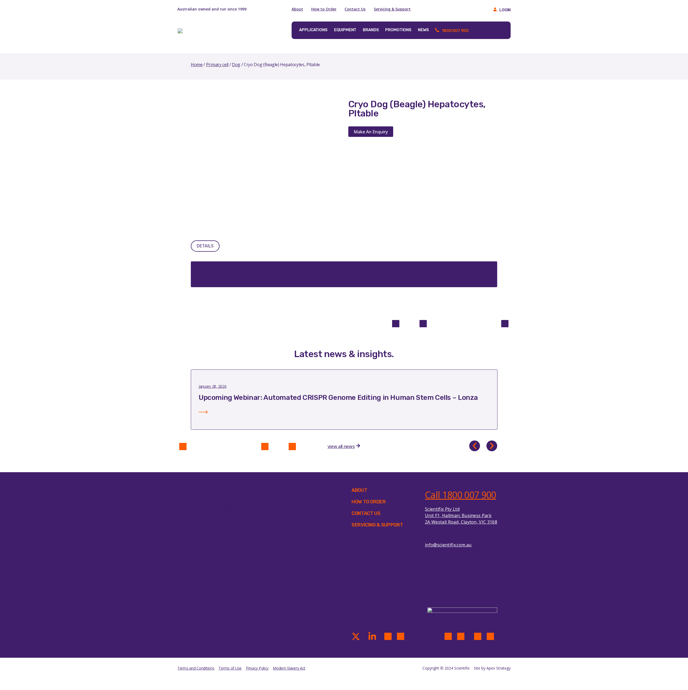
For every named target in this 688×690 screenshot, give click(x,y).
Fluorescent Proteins (222, 539)
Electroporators (291, 546)
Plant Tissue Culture (221, 567)
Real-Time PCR (216, 581)
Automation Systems (296, 504)
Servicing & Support (392, 9)
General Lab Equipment (298, 567)
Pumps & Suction (292, 615)
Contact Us (355, 9)
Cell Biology (213, 518)
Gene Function (216, 532)
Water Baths (288, 629)
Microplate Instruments (299, 594)
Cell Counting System (296, 525)
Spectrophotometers (296, 622)
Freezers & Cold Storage (299, 560)
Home (197, 64)
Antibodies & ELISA (220, 504)
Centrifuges (287, 532)
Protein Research (218, 574)
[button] (474, 445)
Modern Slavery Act (289, 668)
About (297, 9)
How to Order (323, 9)
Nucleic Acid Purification (225, 553)
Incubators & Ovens (295, 588)
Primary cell (217, 64)
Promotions (398, 29)
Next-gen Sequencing (222, 546)
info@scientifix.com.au (448, 545)
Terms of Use (230, 668)
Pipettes (284, 608)
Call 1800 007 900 (460, 495)
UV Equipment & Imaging (300, 636)
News (423, 29)
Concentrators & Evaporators (304, 539)
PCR (205, 560)
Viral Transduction (219, 588)
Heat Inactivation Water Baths (305, 581)
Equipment (345, 29)
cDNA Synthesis (217, 511)
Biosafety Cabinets (294, 518)
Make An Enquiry (371, 132)
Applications (313, 29)
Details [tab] (205, 245)
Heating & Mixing (292, 574)
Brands (371, 29)
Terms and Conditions (195, 668)
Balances (284, 511)
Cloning (209, 525)
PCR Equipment (291, 601)
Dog (236, 64)
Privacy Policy (257, 668)
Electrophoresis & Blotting (301, 553)
